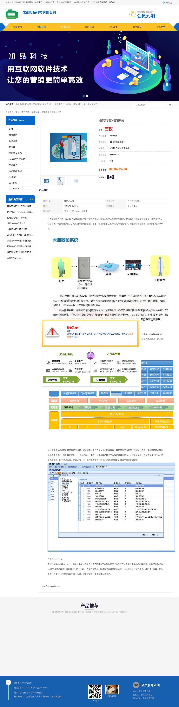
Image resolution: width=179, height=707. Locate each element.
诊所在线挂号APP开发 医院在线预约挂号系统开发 (20, 235)
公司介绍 (89, 27)
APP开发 (13, 183)
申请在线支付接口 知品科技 (19, 206)
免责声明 (39, 697)
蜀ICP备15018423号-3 (41, 688)
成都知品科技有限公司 (23, 693)
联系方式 (160, 27)
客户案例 (137, 27)
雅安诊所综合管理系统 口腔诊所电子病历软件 (20, 252)
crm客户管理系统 (17, 159)
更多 (31, 199)
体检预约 (13, 135)
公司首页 (17, 27)
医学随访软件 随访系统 (17, 229)
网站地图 (57, 697)
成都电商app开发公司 (16, 223)
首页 (17, 112)
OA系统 (12, 177)
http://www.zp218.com (51, 586)
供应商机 (41, 27)
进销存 (12, 147)
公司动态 (113, 27)
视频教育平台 (15, 153)
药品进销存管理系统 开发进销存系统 (20, 246)
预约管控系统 (15, 171)
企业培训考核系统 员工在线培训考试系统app (20, 212)
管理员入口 (48, 697)
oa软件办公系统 (14, 258)
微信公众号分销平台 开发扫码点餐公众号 (20, 241)
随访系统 (35, 112)
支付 (11, 129)
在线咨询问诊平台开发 (17, 218)
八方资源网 (29, 697)
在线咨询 (13, 165)
